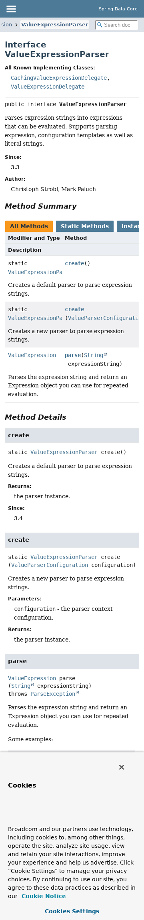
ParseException (52, 694)
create (74, 263)
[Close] (121, 767)
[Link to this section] (82, 206)
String (93, 355)
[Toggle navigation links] (11, 8)
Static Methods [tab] (85, 226)
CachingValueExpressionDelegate (59, 78)
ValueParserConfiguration (49, 565)
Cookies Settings (72, 911)
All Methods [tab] (29, 226)
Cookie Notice (43, 896)
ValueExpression (32, 355)
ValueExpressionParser (54, 25)
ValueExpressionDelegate (47, 86)
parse (73, 355)
